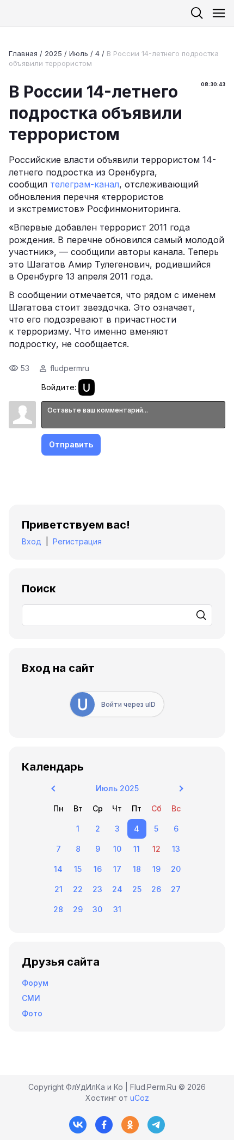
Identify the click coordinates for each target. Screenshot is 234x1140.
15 (78, 869)
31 (117, 909)
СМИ (31, 998)
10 (117, 848)
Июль (78, 53)
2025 (53, 53)
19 (156, 869)
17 (117, 869)
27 (176, 889)
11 (136, 848)
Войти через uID (128, 704)
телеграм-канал (84, 184)
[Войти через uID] (86, 387)
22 (78, 889)
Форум (35, 982)
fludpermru (69, 368)
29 (78, 909)
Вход (31, 541)
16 (98, 869)
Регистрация (77, 541)
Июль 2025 (117, 788)
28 (58, 909)
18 (137, 869)
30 (97, 909)
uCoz (139, 1097)
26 (156, 889)
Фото (32, 1013)
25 (136, 889)
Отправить (71, 444)
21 (58, 889)
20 (176, 869)
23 (97, 889)
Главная (23, 53)
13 (176, 848)
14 (58, 869)
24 (117, 889)
